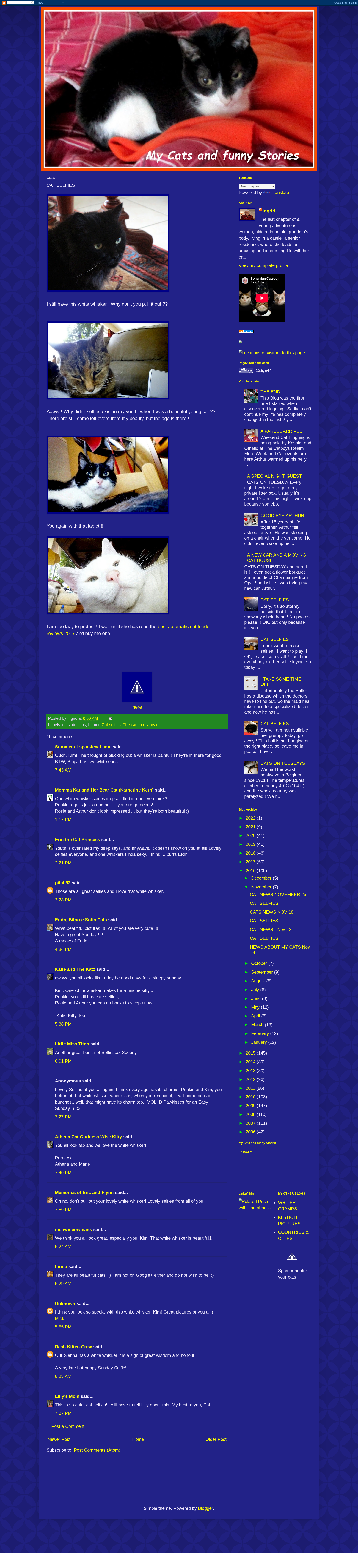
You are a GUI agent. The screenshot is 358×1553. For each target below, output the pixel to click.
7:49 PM (63, 1172)
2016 (251, 870)
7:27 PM (63, 1116)
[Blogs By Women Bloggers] (240, 341)
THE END (270, 391)
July (255, 989)
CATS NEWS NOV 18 (271, 912)
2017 (251, 861)
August (258, 980)
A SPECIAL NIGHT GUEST (274, 476)
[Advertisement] (179, 1480)
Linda (61, 1266)
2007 (251, 1123)
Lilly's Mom (67, 1396)
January (259, 1042)
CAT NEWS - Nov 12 (270, 929)
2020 (251, 835)
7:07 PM (63, 1413)
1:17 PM (63, 819)
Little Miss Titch (72, 1043)
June (256, 998)
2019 (251, 844)
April (256, 1015)
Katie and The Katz (75, 969)
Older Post (216, 1439)
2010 (251, 1096)
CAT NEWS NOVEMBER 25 (278, 894)
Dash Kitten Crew (73, 1346)
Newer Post (59, 1439)
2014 (251, 1061)
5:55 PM (63, 1326)
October (259, 963)
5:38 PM (63, 1024)
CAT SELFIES (274, 599)
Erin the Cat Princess (77, 839)
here (137, 707)
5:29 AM (63, 1283)
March (258, 1024)
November (262, 886)
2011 (251, 1088)
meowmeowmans (73, 1229)
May (256, 1007)
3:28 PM (63, 899)
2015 (251, 1053)
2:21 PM (63, 862)
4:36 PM (63, 949)
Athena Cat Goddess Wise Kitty (88, 1136)
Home (138, 1439)
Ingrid (269, 210)
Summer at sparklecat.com (83, 746)
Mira (59, 1318)
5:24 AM (63, 1246)
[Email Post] (110, 718)
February (260, 1033)
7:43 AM (63, 769)
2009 (251, 1105)
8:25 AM (63, 1376)
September (262, 972)
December (262, 878)
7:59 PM (63, 1209)
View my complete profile (263, 265)
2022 (251, 818)
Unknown (65, 1303)
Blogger (205, 1508)
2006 (251, 1131)
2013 (251, 1070)
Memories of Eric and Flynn (84, 1192)
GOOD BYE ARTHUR (282, 515)
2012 (251, 1079)
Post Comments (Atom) (97, 1450)
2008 (251, 1114)
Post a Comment (67, 1426)
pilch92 (62, 882)
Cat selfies (111, 724)
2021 (251, 826)
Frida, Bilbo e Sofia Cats (81, 919)
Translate (280, 192)
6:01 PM (63, 1061)
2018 (251, 852)
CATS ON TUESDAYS (282, 763)
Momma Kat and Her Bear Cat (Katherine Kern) (104, 789)
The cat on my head (140, 724)
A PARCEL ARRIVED (281, 431)
